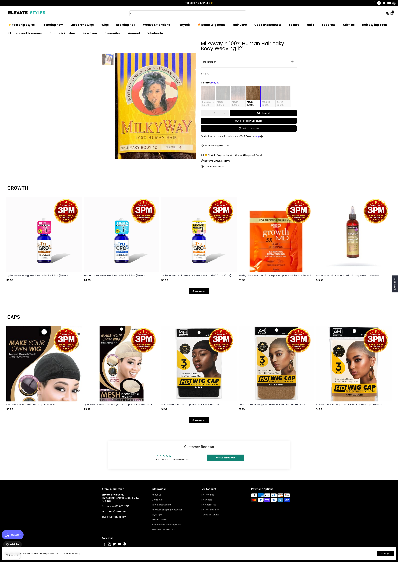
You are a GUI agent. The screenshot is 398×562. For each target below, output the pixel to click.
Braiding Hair (126, 25)
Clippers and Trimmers (25, 33)
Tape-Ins (328, 25)
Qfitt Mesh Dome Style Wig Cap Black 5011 (30, 404)
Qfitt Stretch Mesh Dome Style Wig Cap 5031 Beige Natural (118, 404)
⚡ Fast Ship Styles (21, 25)
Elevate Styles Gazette (164, 529)
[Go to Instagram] (379, 3)
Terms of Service (210, 514)
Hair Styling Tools (374, 25)
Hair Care (240, 25)
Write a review (225, 457)
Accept (385, 553)
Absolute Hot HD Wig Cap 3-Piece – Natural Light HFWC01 (349, 404)
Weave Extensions (156, 25)
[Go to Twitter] (384, 3)
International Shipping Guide (166, 524)
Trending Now (52, 25)
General (134, 33)
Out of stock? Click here (249, 120)
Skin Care (90, 33)
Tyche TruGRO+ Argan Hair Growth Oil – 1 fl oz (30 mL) (37, 275)
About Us (156, 494)
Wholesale (155, 33)
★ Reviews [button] (395, 284)
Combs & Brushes (62, 33)
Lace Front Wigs (82, 25)
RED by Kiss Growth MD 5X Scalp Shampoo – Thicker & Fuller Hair (275, 275)
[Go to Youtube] (389, 3)
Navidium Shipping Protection (167, 509)
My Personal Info (210, 509)
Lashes (294, 25)
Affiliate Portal (159, 519)
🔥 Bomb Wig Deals (211, 25)
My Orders (206, 499)
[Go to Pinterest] (394, 3)
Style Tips (157, 514)
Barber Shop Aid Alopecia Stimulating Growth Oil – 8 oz (347, 275)
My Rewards (207, 494)
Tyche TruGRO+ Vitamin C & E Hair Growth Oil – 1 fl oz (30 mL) (196, 275)
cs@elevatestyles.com (114, 516)
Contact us (158, 499)
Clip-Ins (349, 25)
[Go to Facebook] (374, 3)
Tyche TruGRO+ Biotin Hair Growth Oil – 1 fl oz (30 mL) (114, 275)
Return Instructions (161, 504)
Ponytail (184, 25)
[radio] (208, 96)
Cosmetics (112, 33)
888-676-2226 (122, 506)
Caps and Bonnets (267, 25)
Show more (199, 291)
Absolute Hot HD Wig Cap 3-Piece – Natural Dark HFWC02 (272, 404)
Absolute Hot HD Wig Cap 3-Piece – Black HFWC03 (190, 404)
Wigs (105, 25)
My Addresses (208, 504)
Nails (310, 25)
